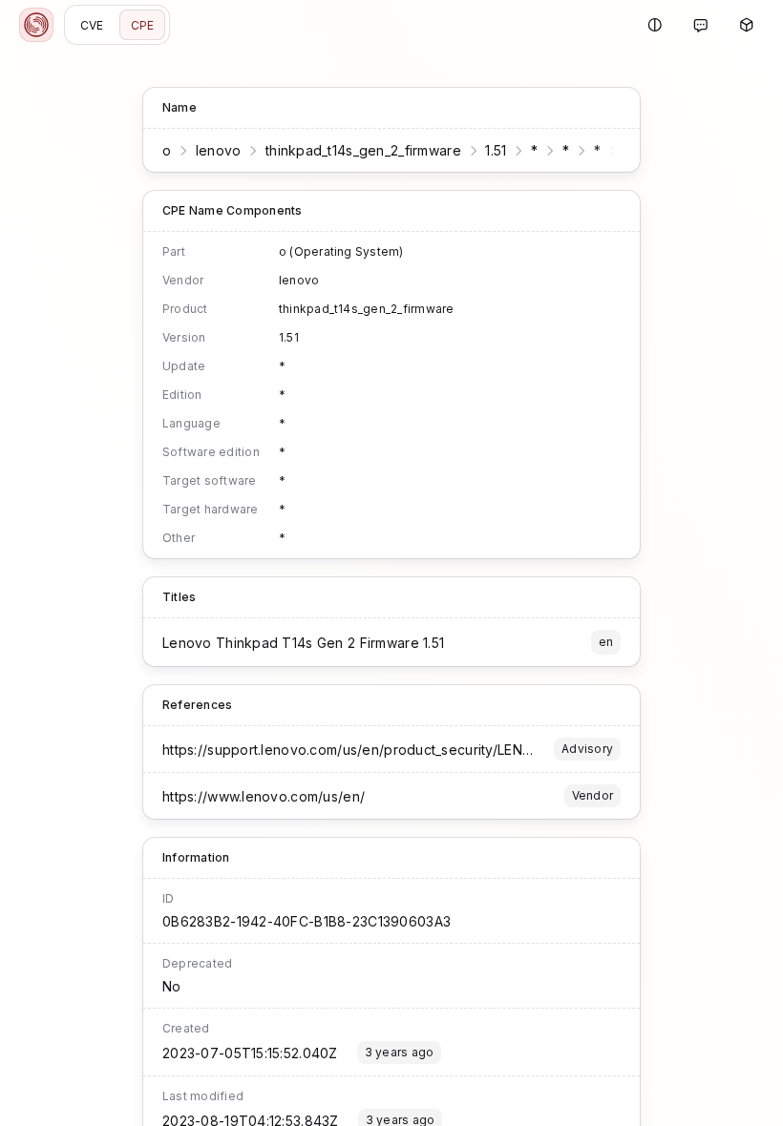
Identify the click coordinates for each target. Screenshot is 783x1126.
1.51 (495, 150)
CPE (143, 25)
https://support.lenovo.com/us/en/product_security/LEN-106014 (368, 749)
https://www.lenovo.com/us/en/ (263, 796)
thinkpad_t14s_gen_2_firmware (363, 150)
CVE (92, 25)
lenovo (219, 150)
